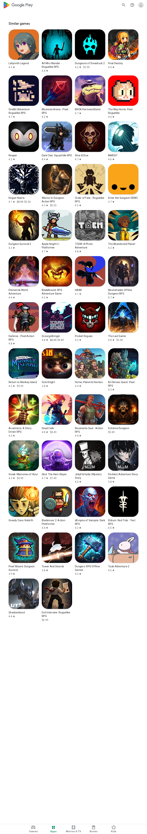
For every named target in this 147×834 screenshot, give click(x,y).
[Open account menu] (141, 5)
